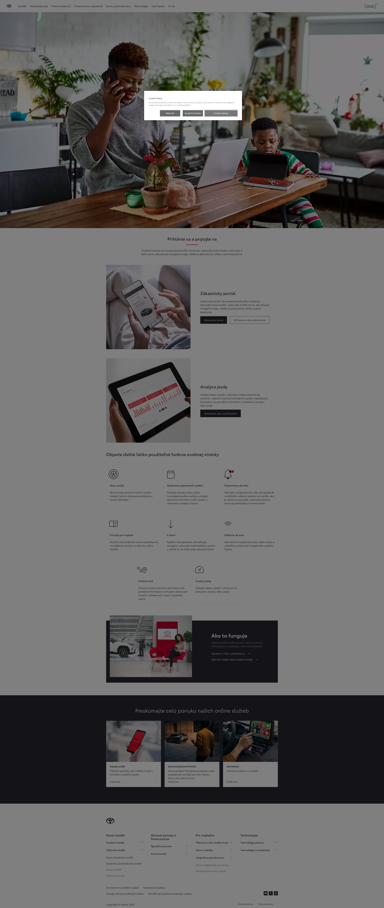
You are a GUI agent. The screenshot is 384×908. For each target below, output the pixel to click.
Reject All (170, 113)
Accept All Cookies (193, 113)
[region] (193, 105)
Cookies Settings (221, 113)
